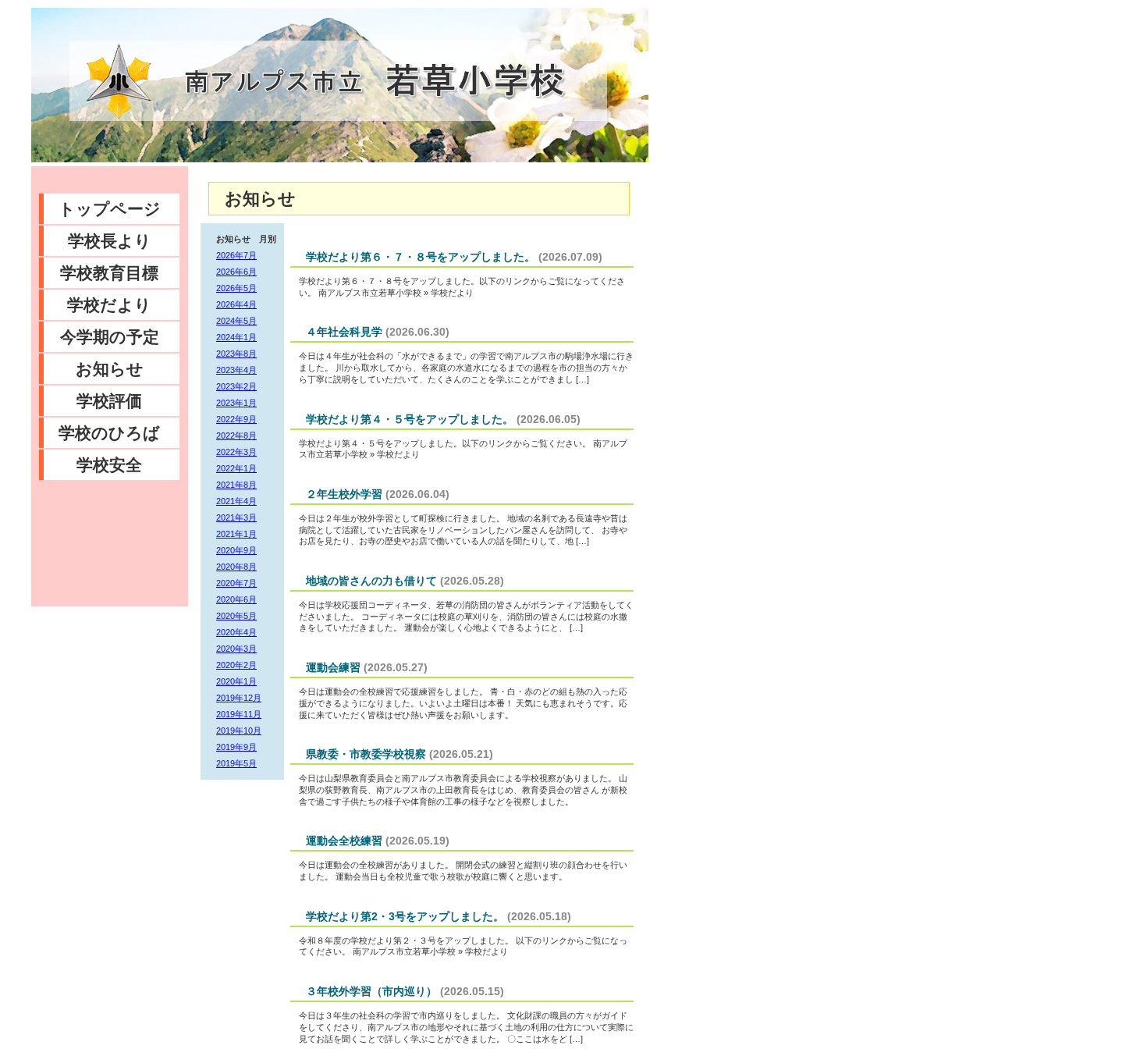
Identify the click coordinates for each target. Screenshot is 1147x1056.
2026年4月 (236, 304)
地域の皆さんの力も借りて (371, 580)
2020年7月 (236, 583)
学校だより (109, 305)
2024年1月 (236, 337)
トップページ (110, 209)
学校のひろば (109, 433)
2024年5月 (236, 320)
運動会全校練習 (344, 840)
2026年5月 (236, 288)
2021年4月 (236, 501)
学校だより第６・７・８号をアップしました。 (420, 257)
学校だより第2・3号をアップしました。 (405, 916)
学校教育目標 (109, 273)
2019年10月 (238, 730)
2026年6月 (236, 271)
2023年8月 (236, 353)
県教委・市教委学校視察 (366, 754)
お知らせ (110, 369)
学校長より (109, 241)
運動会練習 (333, 667)
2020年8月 (236, 566)
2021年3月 (236, 517)
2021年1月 (236, 534)
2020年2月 (236, 665)
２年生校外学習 (344, 494)
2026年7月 (236, 255)
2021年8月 (236, 484)
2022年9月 (236, 419)
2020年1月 (236, 681)
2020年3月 (236, 648)
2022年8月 (236, 435)
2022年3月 (236, 452)
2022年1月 (236, 468)
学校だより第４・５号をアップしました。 (409, 419)
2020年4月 (236, 632)
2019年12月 (238, 697)
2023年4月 (236, 370)
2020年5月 (236, 615)
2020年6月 (236, 599)
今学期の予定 (109, 337)
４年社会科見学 (344, 331)
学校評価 (109, 401)
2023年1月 (236, 402)
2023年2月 (236, 386)
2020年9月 (236, 550)
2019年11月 (238, 714)
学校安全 (109, 465)
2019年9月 (236, 747)
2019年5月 (236, 763)
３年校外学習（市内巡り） (371, 991)
